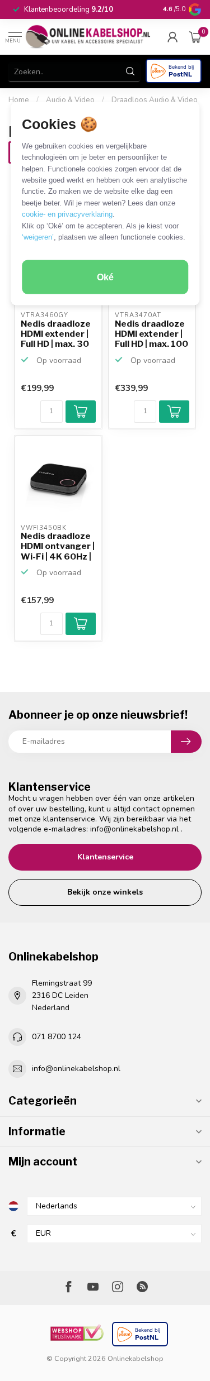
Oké (105, 276)
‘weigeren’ (38, 237)
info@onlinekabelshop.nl (134, 829)
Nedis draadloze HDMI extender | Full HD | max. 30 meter (56, 334)
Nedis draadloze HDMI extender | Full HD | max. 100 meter (151, 334)
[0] (195, 37)
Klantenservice (105, 857)
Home (18, 100)
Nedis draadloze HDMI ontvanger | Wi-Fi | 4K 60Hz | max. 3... (58, 546)
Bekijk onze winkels (105, 892)
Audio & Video (70, 100)
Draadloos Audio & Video (154, 100)
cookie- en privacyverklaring (67, 214)
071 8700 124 (56, 1036)
